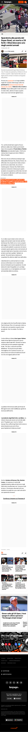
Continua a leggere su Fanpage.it (14, 498)
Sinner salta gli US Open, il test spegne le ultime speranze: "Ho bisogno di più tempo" (14, 615)
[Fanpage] (14, 687)
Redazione (3, 663)
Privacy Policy (18, 658)
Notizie (8, 549)
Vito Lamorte (11, 51)
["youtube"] (9, 644)
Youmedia (3, 658)
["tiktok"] (2, 644)
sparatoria (10, 80)
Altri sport (3, 549)
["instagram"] (6, 644)
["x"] (12, 644)
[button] (25, 51)
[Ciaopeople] (14, 728)
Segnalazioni (10, 658)
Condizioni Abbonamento (14, 660)
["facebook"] (16, 644)
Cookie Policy (4, 660)
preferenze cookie (11, 663)
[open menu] (1, 2)
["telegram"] (19, 644)
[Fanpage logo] (8, 2)
